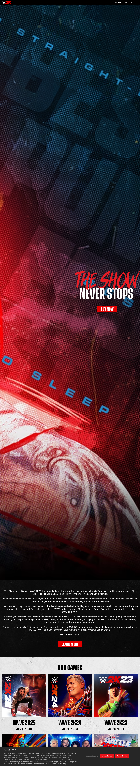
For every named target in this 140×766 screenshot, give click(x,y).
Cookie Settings (92, 756)
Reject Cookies (122, 756)
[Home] (6, 2)
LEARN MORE (70, 644)
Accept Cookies (107, 756)
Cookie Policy (61, 764)
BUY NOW (118, 2)
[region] (70, 756)
